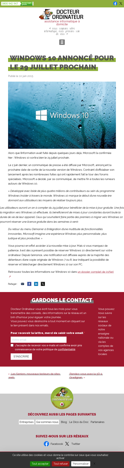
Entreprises (27, 422)
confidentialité (66, 349)
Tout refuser (60, 463)
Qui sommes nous (47, 422)
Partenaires (97, 422)
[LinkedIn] (36, 285)
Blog (64, 422)
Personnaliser (81, 463)
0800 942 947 (10, 3)
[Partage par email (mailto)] (23, 285)
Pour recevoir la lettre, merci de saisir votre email (47, 333)
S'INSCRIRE (21, 356)
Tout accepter (40, 463)
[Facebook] (29, 285)
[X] (43, 285)
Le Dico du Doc (78, 422)
